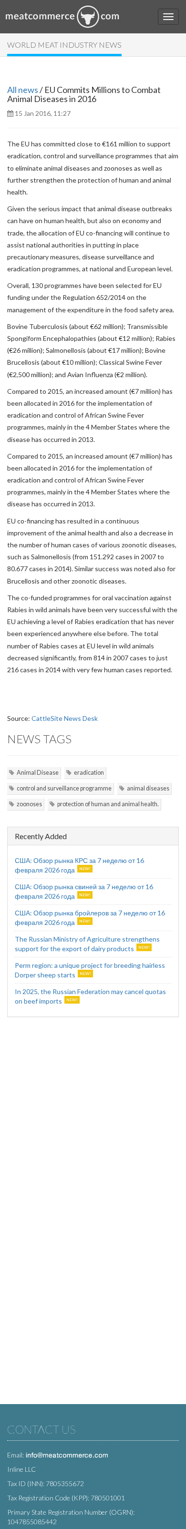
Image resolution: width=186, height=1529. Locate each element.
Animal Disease (38, 772)
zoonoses (29, 804)
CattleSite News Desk (64, 718)
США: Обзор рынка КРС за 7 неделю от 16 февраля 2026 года (79, 865)
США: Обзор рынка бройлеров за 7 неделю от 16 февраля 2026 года (90, 917)
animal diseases (148, 788)
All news (22, 89)
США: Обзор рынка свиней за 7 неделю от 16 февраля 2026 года (84, 891)
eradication (89, 772)
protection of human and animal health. (108, 804)
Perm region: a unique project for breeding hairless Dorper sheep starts (90, 970)
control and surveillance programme (64, 788)
